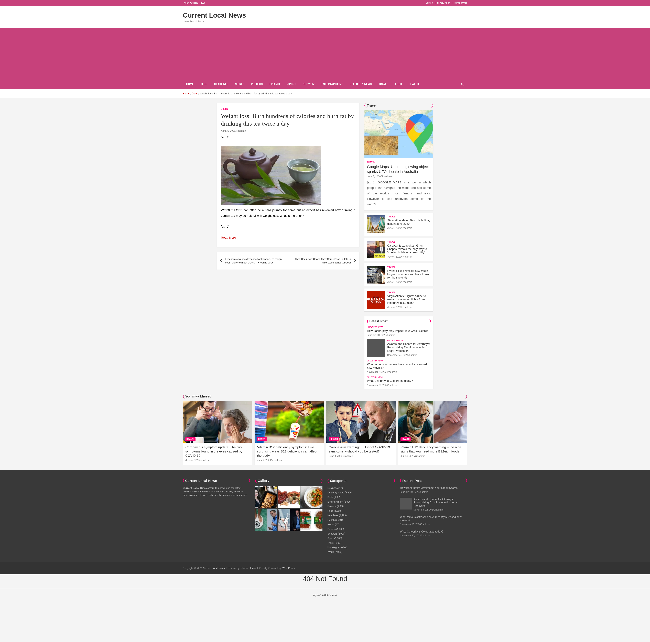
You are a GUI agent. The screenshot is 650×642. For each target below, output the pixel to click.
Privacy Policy (443, 3)
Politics (257, 84)
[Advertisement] (325, 53)
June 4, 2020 (394, 228)
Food (398, 84)
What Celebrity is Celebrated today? (390, 380)
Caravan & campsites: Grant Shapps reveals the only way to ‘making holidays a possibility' (407, 249)
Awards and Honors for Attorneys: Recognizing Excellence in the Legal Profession (408, 347)
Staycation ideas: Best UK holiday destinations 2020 (408, 222)
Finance (275, 84)
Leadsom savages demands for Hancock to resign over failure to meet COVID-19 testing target (253, 261)
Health (414, 84)
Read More (228, 237)
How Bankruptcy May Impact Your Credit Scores (398, 331)
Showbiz (309, 84)
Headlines (221, 84)
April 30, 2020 (228, 130)
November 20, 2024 (377, 385)
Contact (429, 3)
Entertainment (332, 84)
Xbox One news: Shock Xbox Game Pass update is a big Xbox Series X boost (323, 261)
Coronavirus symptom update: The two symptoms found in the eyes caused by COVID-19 (213, 451)
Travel (383, 84)
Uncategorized (375, 327)
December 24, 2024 (397, 355)
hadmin (391, 335)
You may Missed (198, 396)
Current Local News (214, 15)
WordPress (288, 568)
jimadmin (241, 130)
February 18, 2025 (376, 335)
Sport (291, 84)
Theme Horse (248, 568)
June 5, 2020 (374, 176)
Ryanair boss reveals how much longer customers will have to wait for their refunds (408, 274)
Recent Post (412, 481)
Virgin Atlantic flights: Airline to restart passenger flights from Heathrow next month (406, 299)
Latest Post (378, 321)
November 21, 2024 (377, 372)
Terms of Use (460, 3)
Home (190, 84)
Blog (203, 84)
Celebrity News (361, 84)
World (239, 84)
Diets (224, 109)
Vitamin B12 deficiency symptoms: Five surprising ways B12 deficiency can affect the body (287, 451)
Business (333, 488)
